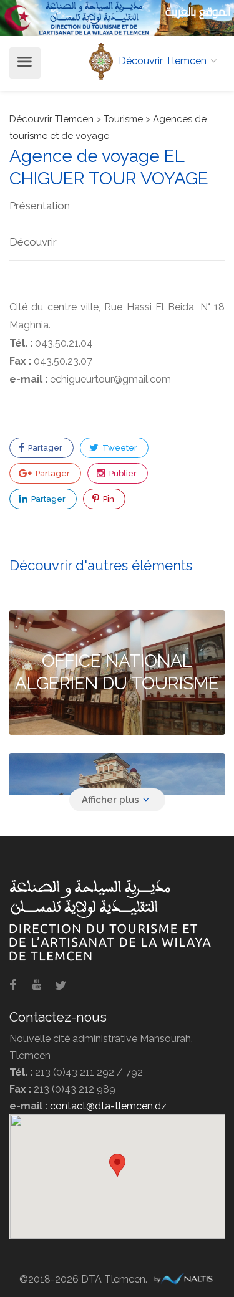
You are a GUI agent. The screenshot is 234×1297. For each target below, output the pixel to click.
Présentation (39, 205)
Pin (107, 499)
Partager (44, 447)
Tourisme (123, 119)
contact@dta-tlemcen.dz (108, 1106)
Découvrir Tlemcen (51, 119)
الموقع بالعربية (198, 11)
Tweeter (118, 447)
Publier (122, 473)
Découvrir (33, 242)
